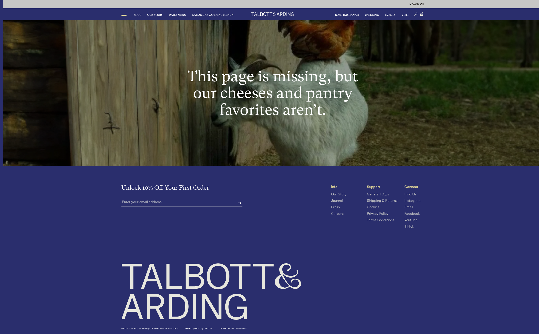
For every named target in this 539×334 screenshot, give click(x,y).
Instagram (412, 201)
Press (335, 207)
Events (390, 14)
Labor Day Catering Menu (211, 14)
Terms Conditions (380, 220)
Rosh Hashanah (347, 14)
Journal (337, 201)
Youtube (410, 220)
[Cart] (422, 13)
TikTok (409, 226)
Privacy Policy (377, 214)
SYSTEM (209, 328)
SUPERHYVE (241, 328)
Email (408, 207)
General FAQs (378, 194)
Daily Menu (177, 14)
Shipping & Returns (382, 201)
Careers (337, 214)
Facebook (412, 214)
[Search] (415, 14)
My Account (416, 4)
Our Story (155, 14)
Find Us (410, 194)
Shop (137, 14)
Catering (372, 14)
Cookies (373, 207)
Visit (405, 14)
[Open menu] (124, 14)
